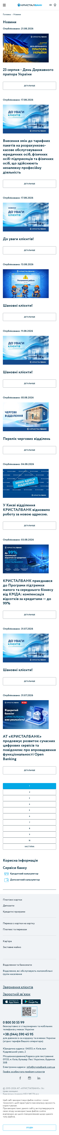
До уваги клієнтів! (18, 239)
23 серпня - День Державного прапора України (28, 72)
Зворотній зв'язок (16, 994)
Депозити (8, 905)
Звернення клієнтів (18, 987)
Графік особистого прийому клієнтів (24, 1071)
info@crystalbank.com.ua (41, 1067)
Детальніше (29, 86)
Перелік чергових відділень (26, 439)
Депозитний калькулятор (25, 879)
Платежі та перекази (15, 929)
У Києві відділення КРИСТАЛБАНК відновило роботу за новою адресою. (26, 510)
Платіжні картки (12, 900)
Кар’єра (7, 941)
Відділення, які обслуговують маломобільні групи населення (28, 973)
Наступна (29, 846)
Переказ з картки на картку (19, 923)
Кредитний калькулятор (24, 873)
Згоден (29, 1127)
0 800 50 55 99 (13, 1023)
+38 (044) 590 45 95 (18, 1035)
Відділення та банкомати (17, 965)
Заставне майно (12, 947)
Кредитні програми (14, 911)
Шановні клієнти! (18, 305)
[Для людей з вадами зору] (50, 5)
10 (29, 840)
